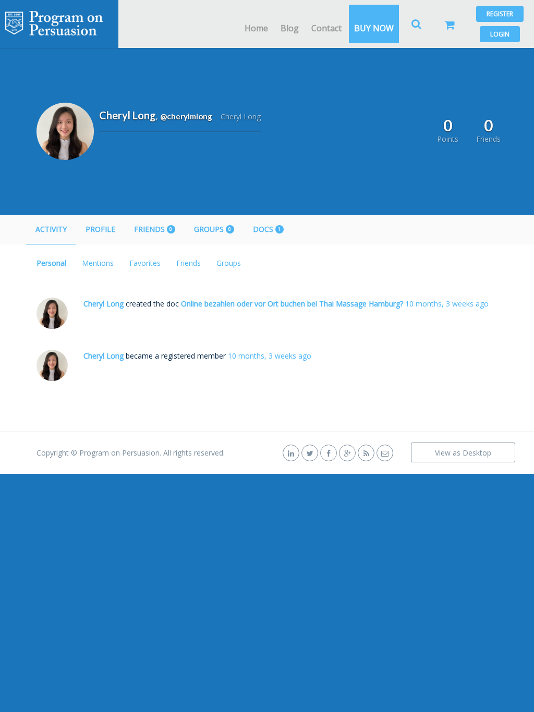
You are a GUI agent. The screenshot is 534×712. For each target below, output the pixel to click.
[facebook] (328, 453)
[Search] (416, 24)
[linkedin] (291, 453)
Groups (212, 229)
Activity (51, 229)
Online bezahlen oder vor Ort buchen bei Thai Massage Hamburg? (292, 304)
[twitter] (309, 453)
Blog (290, 28)
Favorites (145, 263)
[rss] (366, 453)
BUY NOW (374, 28)
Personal (51, 263)
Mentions (98, 263)
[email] (385, 453)
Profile (100, 229)
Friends (153, 229)
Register (500, 13)
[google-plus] (347, 453)
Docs (267, 229)
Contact (326, 28)
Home (256, 28)
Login (499, 34)
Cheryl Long (103, 304)
